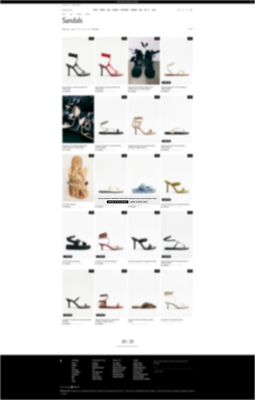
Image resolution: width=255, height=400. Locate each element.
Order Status (96, 377)
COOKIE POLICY (137, 363)
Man (140, 10)
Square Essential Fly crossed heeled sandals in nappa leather (141, 146)
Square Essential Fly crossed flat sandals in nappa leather (107, 320)
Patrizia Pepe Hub (118, 370)
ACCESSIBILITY (137, 372)
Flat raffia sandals (69, 204)
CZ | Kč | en (65, 5)
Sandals (87, 14)
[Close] (251, 2)
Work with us (117, 372)
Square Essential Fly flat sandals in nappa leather (174, 88)
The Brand (116, 363)
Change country (118, 377)
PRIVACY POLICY (138, 365)
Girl (147, 10)
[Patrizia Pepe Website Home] (67, 10)
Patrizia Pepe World (119, 368)
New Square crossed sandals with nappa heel (74, 88)
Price (88, 29)
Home (64, 14)
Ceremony (134, 10)
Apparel (102, 10)
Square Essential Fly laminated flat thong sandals (108, 146)
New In (95, 10)
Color (79, 29)
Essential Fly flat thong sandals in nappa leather (173, 146)
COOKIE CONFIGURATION (140, 374)
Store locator (97, 379)
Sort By (190, 29)
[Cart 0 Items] (191, 10)
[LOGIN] (183, 10)
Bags (108, 10)
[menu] (124, 10)
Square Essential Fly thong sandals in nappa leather (175, 262)
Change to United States (138, 202)
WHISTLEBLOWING (138, 377)
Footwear (115, 10)
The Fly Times (117, 365)
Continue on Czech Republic (117, 202)
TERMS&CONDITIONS (139, 368)
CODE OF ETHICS (138, 370)
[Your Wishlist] (187, 10)
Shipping (95, 363)
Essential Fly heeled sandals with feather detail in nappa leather (140, 88)
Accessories (125, 10)
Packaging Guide (118, 374)
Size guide (95, 374)
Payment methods (98, 368)
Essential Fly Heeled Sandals (106, 261)
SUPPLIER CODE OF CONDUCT (142, 379)
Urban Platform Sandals (71, 261)
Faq (93, 370)
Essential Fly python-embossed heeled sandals (76, 320)
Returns (95, 365)
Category (73, 29)
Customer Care (97, 372)
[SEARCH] (179, 10)
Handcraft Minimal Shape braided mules (140, 320)
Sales (154, 10)
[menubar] (124, 10)
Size (84, 29)
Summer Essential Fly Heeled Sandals (175, 204)
